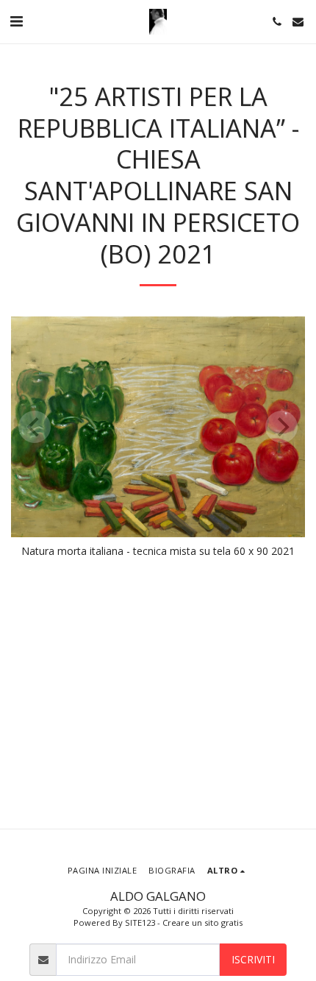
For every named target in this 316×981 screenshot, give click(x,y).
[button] (16, 21)
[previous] (34, 427)
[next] (281, 427)
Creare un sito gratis (202, 922)
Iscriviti (253, 959)
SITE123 (140, 922)
